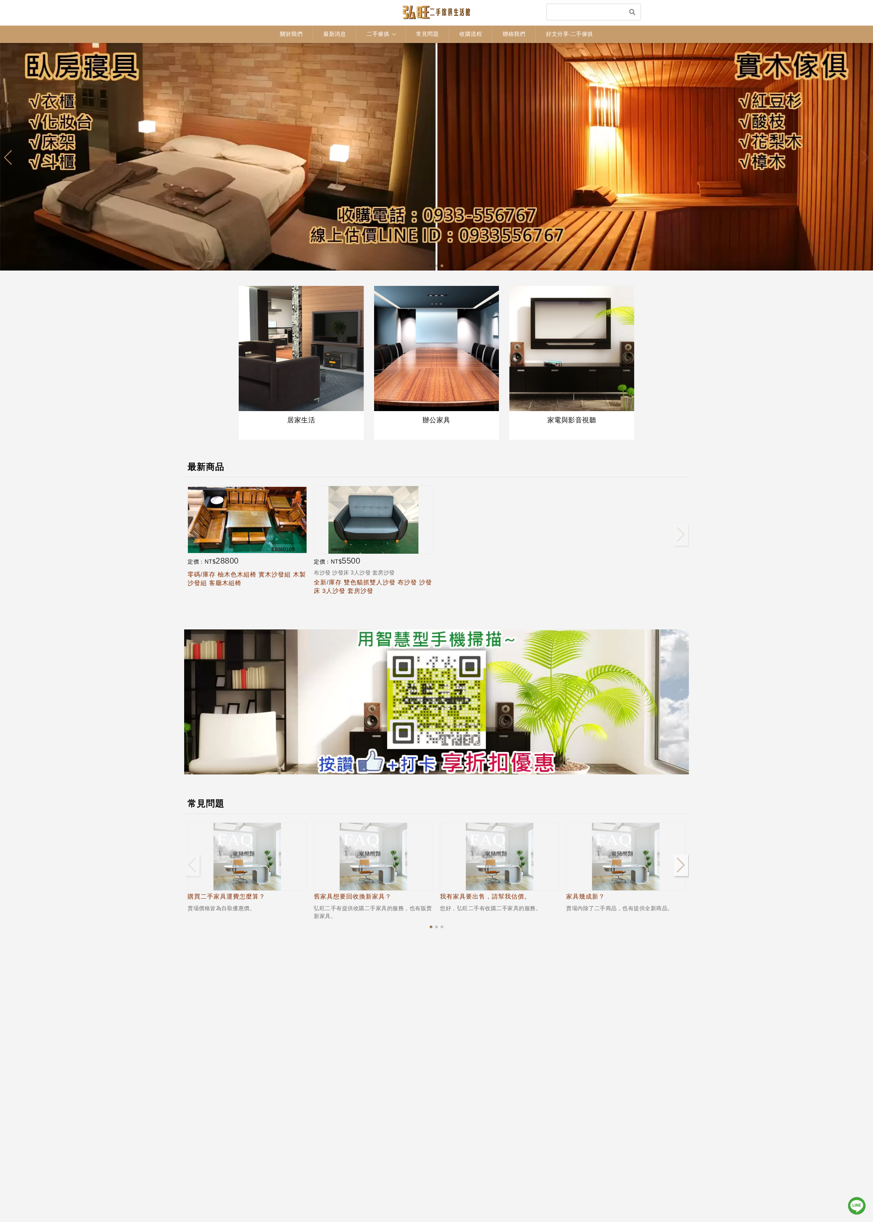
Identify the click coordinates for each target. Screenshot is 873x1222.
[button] (431, 265)
